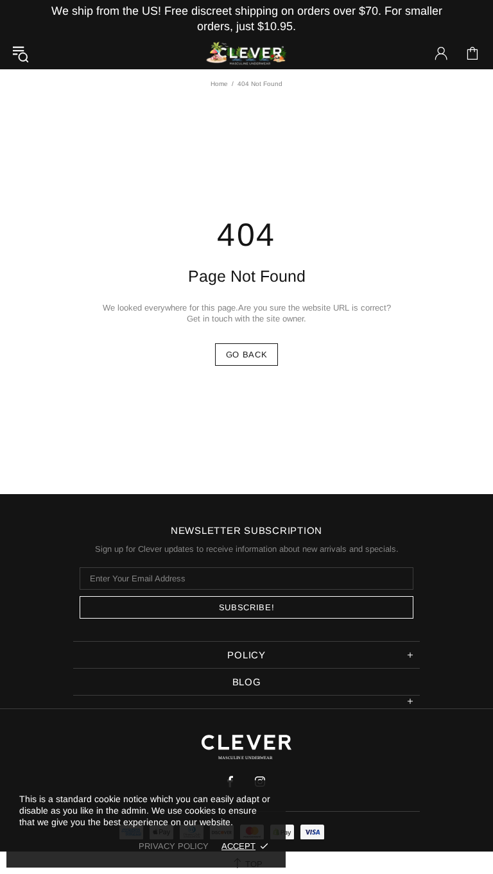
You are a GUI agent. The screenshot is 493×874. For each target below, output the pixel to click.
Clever (246, 53)
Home (219, 83)
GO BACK (247, 354)
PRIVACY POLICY (174, 846)
